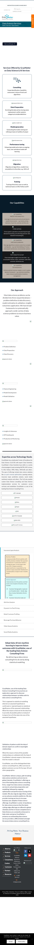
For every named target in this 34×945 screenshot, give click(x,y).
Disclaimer (11, 891)
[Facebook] (25, 851)
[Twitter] (29, 851)
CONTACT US (7, 10)
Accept (10, 941)
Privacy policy (21, 941)
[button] (6, 849)
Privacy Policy (5, 891)
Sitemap (7, 893)
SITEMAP (19, 11)
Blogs (26, 891)
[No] (32, 939)
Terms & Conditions (19, 891)
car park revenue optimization (13, 474)
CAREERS (15, 11)
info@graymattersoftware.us (20, 882)
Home (3, 25)
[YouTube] (29, 855)
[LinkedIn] (25, 855)
